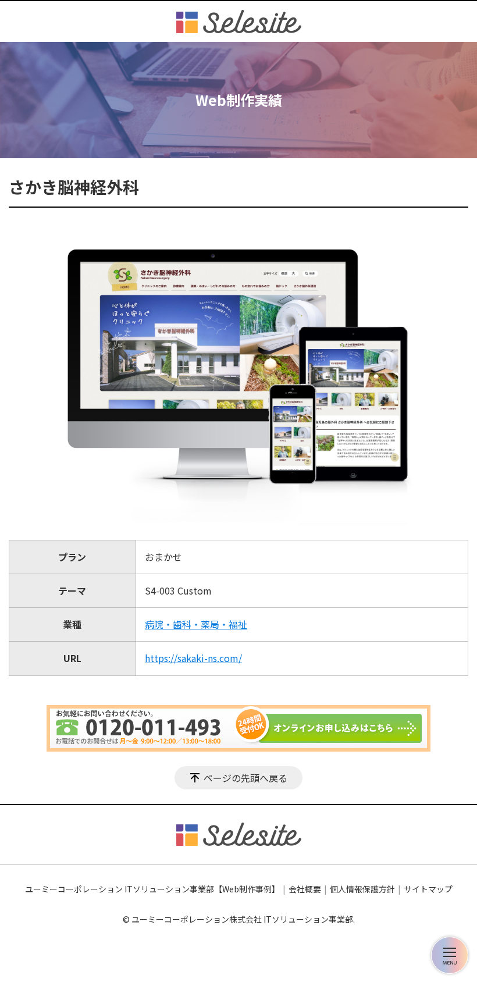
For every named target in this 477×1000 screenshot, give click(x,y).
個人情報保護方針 (362, 889)
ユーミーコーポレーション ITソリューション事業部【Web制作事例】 (152, 889)
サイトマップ (428, 889)
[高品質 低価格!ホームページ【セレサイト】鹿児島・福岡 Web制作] (238, 21)
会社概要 (305, 889)
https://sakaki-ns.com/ (193, 658)
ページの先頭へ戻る (245, 778)
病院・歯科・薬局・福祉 (196, 624)
